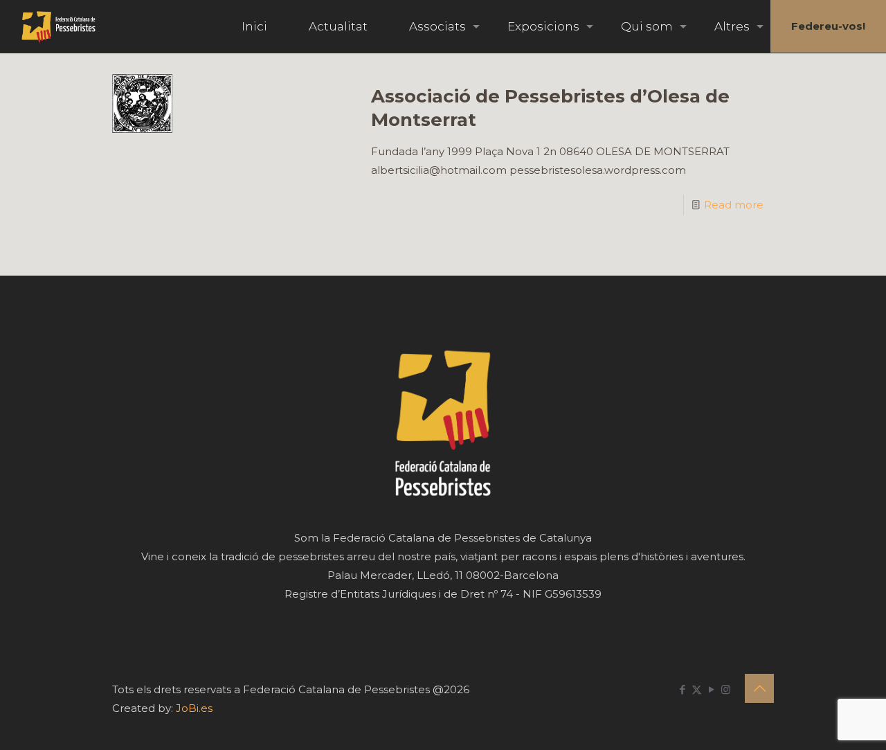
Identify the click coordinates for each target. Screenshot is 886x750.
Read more (733, 204)
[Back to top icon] (759, 688)
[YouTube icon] (711, 689)
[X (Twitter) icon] (696, 689)
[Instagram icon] (726, 689)
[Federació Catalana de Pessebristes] (58, 26)
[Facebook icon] (682, 689)
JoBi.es (194, 708)
